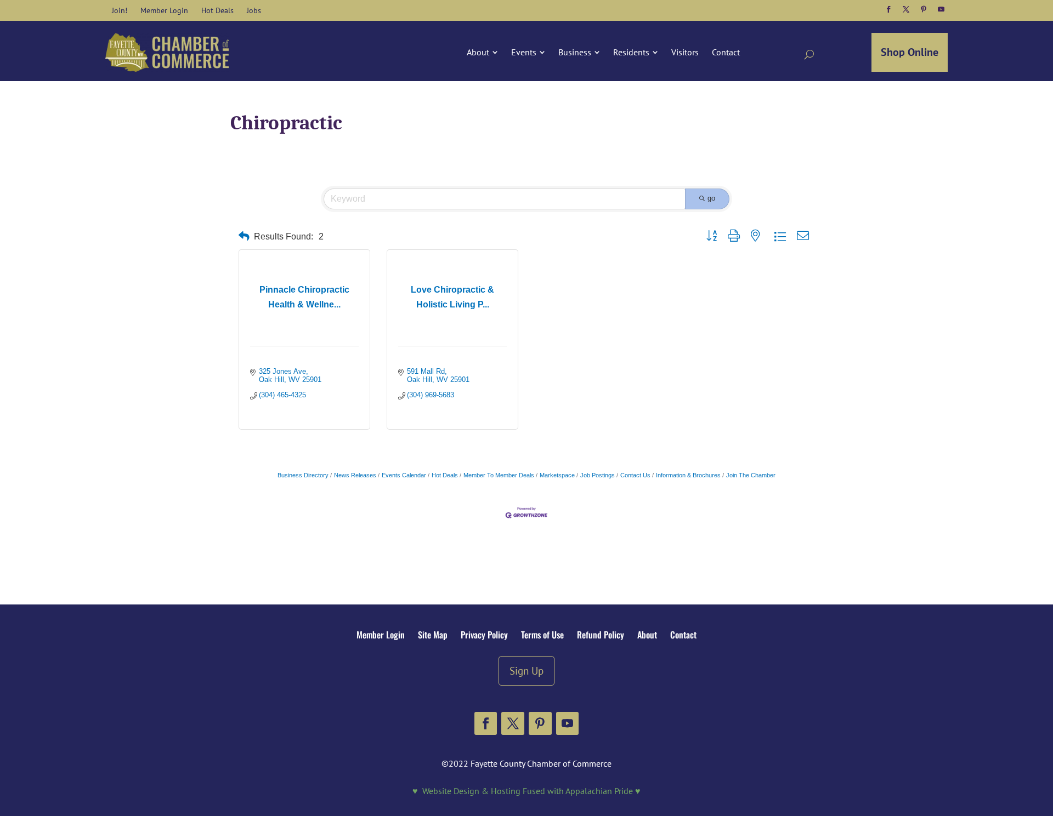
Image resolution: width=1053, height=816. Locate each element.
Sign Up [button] (526, 670)
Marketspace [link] (557, 475)
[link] (119, 10)
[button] (888, 9)
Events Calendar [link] (404, 475)
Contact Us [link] (635, 475)
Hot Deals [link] (445, 475)
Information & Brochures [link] (688, 475)
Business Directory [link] (303, 475)
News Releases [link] (355, 475)
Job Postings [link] (597, 475)
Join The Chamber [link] (750, 475)
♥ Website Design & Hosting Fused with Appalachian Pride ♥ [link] (526, 790)
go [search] (711, 198)
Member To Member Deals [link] (498, 475)
